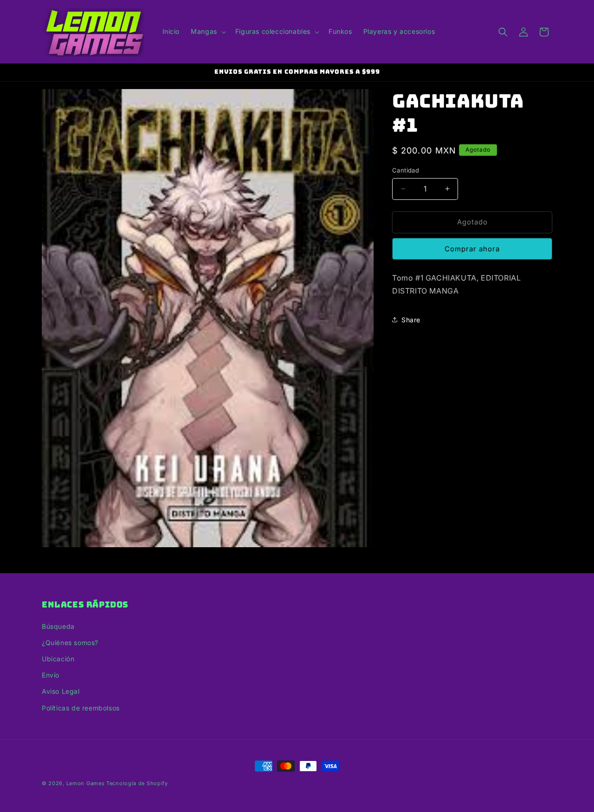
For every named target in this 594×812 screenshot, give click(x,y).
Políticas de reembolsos (81, 708)
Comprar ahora (472, 248)
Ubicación (58, 659)
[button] (207, 31)
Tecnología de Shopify (137, 783)
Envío (50, 675)
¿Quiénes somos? (70, 642)
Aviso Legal (61, 691)
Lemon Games (85, 783)
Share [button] (410, 320)
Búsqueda (58, 626)
